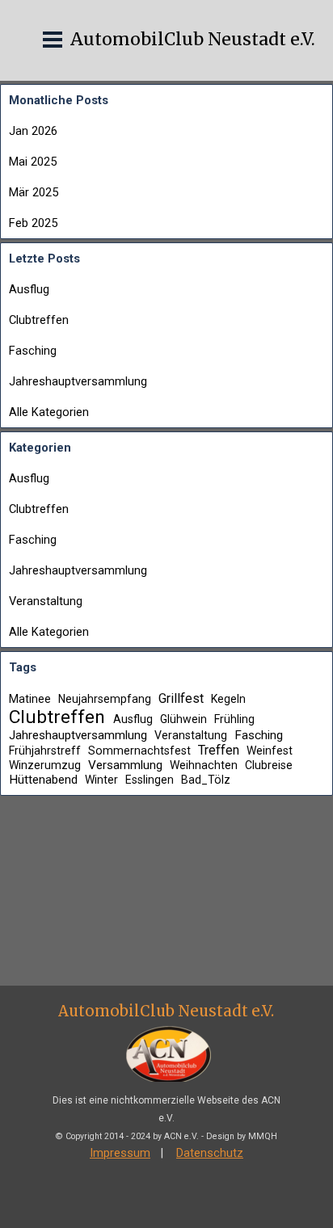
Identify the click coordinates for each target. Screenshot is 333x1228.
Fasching (33, 350)
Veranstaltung (45, 601)
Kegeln (228, 698)
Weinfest (270, 750)
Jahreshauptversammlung (78, 381)
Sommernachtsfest (139, 750)
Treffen (218, 750)
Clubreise (269, 765)
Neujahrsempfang (104, 698)
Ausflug (29, 289)
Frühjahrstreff (45, 750)
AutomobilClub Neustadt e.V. (192, 39)
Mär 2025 (33, 192)
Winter (101, 779)
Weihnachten (204, 765)
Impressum (120, 1153)
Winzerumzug (45, 765)
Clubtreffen (39, 320)
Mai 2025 (33, 161)
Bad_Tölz (205, 779)
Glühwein (183, 719)
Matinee (30, 698)
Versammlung (125, 765)
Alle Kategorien (49, 412)
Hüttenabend (43, 779)
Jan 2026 (33, 131)
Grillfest (181, 698)
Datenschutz (209, 1153)
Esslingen (149, 779)
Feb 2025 (33, 223)
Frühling (234, 719)
